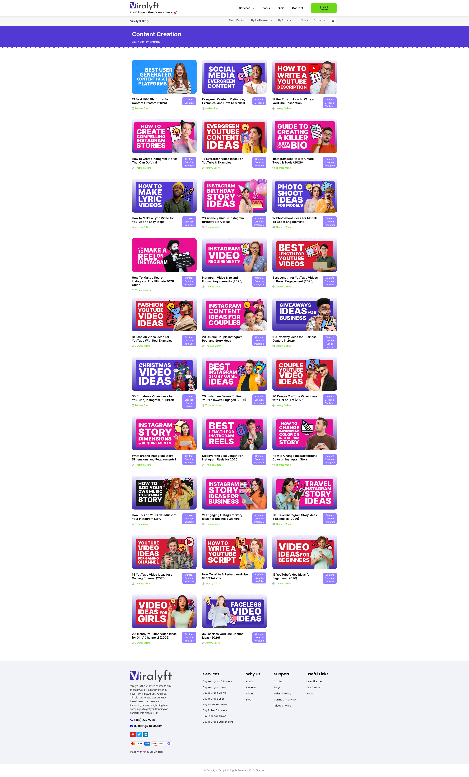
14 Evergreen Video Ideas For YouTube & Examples (222, 160)
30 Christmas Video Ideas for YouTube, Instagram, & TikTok (153, 398)
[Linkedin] (145, 734)
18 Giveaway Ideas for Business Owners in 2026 (294, 338)
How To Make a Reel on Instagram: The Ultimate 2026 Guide (153, 281)
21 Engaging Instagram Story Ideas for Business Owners (222, 517)
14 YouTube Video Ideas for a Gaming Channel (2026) (152, 576)
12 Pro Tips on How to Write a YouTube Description (293, 101)
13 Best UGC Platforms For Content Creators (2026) (150, 101)
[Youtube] (133, 734)
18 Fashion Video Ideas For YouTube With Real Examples (152, 338)
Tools (266, 8)
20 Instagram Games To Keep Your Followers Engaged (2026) (224, 398)
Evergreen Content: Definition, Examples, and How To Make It (223, 101)
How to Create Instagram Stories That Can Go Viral (155, 160)
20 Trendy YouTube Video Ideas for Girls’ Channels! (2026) (154, 635)
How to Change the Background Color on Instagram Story (294, 457)
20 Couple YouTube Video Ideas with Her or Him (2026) (294, 398)
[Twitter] (139, 734)
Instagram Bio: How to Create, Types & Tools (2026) (293, 160)
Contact (297, 8)
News (304, 20)
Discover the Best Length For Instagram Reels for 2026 (222, 457)
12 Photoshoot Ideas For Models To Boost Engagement (294, 220)
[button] (333, 21)
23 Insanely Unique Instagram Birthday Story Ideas (223, 220)
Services (244, 8)
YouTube (329, 106)
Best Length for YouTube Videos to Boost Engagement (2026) (295, 279)
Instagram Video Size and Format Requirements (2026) (222, 279)
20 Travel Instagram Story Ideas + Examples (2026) (294, 517)
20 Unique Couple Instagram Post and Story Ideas (222, 338)
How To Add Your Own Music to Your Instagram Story (154, 517)
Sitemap (260, 770)
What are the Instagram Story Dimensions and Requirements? (154, 457)
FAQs (281, 8)
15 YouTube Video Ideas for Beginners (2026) (291, 576)
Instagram (189, 165)
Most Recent (237, 20)
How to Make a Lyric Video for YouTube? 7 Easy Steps (153, 220)
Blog (134, 41)
